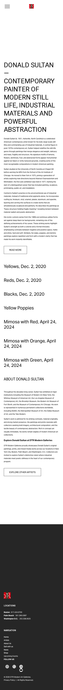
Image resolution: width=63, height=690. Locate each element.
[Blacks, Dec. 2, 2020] (24, 288)
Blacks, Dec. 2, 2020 (24, 294)
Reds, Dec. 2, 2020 (22, 280)
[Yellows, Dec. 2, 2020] (25, 260)
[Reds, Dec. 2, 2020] (22, 274)
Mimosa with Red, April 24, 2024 (30, 324)
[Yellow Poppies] (19, 301)
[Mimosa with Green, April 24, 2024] (31, 354)
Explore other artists (22, 472)
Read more (15, 250)
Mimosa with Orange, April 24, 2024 (30, 343)
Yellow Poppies (19, 308)
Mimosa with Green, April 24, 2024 (28, 362)
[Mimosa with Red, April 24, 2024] (31, 315)
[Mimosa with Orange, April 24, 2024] (31, 334)
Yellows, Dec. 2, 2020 (25, 266)
